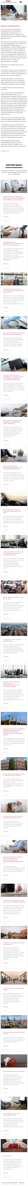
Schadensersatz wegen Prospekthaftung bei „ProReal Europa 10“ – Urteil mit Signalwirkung (13, 243)
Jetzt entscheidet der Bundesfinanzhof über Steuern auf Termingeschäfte (13, 333)
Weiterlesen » (6, 216)
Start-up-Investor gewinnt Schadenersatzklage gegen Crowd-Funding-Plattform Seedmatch (12, 467)
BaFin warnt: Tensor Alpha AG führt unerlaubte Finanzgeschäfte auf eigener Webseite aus (12, 422)
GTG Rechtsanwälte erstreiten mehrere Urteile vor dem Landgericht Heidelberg (14, 901)
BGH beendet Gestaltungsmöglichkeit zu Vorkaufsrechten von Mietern (13, 774)
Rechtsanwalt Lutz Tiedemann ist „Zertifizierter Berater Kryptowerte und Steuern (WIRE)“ (13, 290)
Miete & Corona (7, 1156)
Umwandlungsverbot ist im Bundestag (13, 1071)
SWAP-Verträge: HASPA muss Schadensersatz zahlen (11, 1114)
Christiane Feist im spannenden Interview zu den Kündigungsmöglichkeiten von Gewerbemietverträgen (11, 684)
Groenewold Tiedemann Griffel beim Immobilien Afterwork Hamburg (13, 817)
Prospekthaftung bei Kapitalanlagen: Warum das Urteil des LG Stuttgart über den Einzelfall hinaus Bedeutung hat (14, 198)
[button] (20, 2)
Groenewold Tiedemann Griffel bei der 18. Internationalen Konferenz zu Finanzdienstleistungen (13, 553)
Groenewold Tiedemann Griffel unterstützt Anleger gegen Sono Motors (12, 511)
